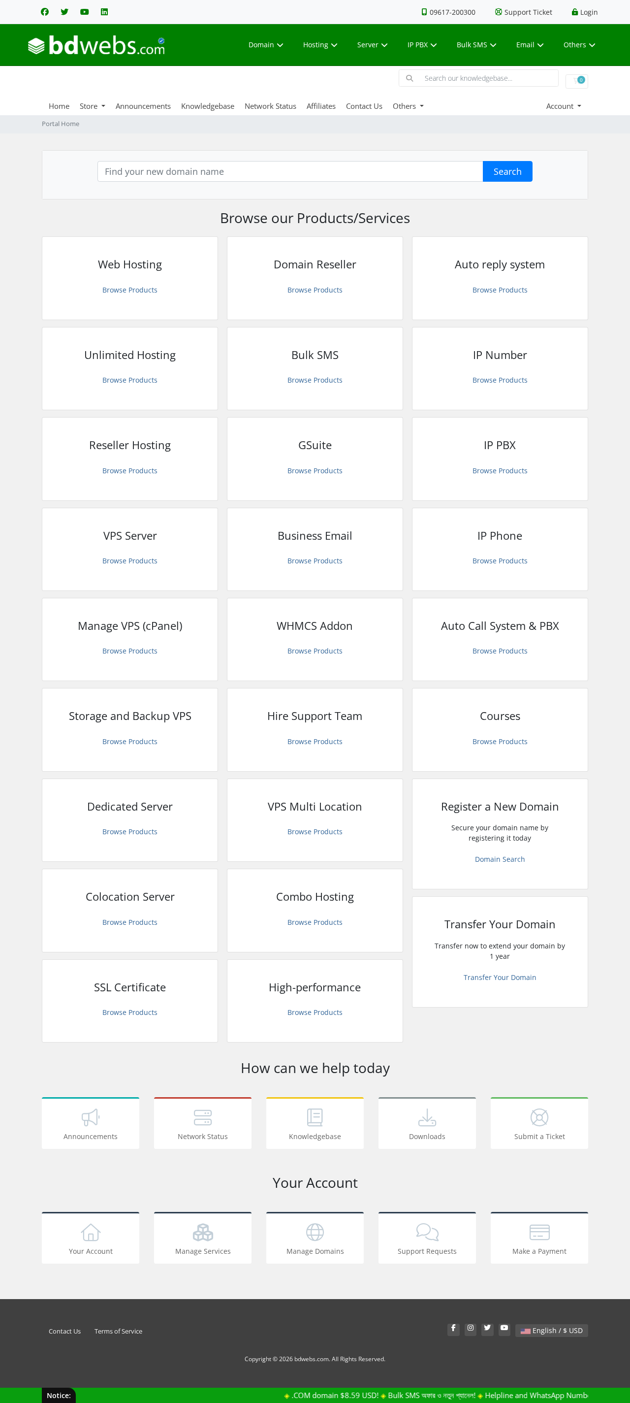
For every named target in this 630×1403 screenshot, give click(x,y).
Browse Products (130, 289)
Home (59, 106)
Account (560, 106)
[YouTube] (84, 12)
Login (589, 12)
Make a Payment (539, 1251)
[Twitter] (64, 12)
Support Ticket (528, 12)
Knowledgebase (207, 106)
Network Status (270, 106)
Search (508, 171)
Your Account (91, 1251)
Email (525, 44)
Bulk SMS (472, 44)
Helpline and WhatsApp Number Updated (541, 1395)
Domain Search (500, 859)
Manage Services (203, 1251)
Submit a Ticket (539, 1136)
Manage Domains (315, 1251)
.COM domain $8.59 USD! (321, 1395)
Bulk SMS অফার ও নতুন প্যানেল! (418, 1395)
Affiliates (321, 106)
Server (367, 44)
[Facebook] (45, 12)
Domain (261, 44)
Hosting (315, 44)
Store (89, 106)
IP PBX (418, 44)
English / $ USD (557, 1330)
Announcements (143, 106)
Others (575, 44)
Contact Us (364, 106)
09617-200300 (452, 12)
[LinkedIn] (104, 12)
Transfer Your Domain (500, 977)
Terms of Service (118, 1331)
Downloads (427, 1136)
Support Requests (427, 1251)
